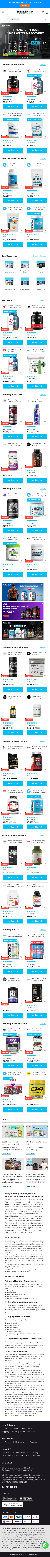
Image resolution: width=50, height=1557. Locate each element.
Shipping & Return (9, 1432)
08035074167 (16, 1470)
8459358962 (27, 1470)
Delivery (35, 1453)
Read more (6, 1154)
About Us (5, 1453)
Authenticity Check (20, 1453)
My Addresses (32, 1442)
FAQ (16, 1428)
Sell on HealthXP (23, 1456)
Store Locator (7, 1456)
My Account (7, 1442)
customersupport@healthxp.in (22, 1468)
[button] (43, 12)
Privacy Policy (26, 1428)
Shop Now (25, 5)
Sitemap (36, 1456)
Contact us (6, 1428)
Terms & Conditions (28, 1432)
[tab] (20, 57)
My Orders (19, 1442)
